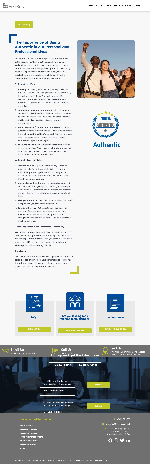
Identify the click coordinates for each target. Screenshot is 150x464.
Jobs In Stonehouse (29, 441)
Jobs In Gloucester (28, 430)
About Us (25, 419)
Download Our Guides (115, 329)
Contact (138, 5)
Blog (128, 5)
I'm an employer (88, 365)
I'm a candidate (62, 365)
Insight (37, 419)
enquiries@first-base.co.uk (118, 424)
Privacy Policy (100, 460)
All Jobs (23, 448)
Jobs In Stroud (26, 426)
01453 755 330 (123, 419)
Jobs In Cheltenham (28, 433)
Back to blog (24, 24)
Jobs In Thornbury (28, 445)
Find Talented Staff (75, 331)
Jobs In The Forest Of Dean (31, 437)
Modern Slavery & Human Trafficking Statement (70, 460)
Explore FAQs (34, 329)
